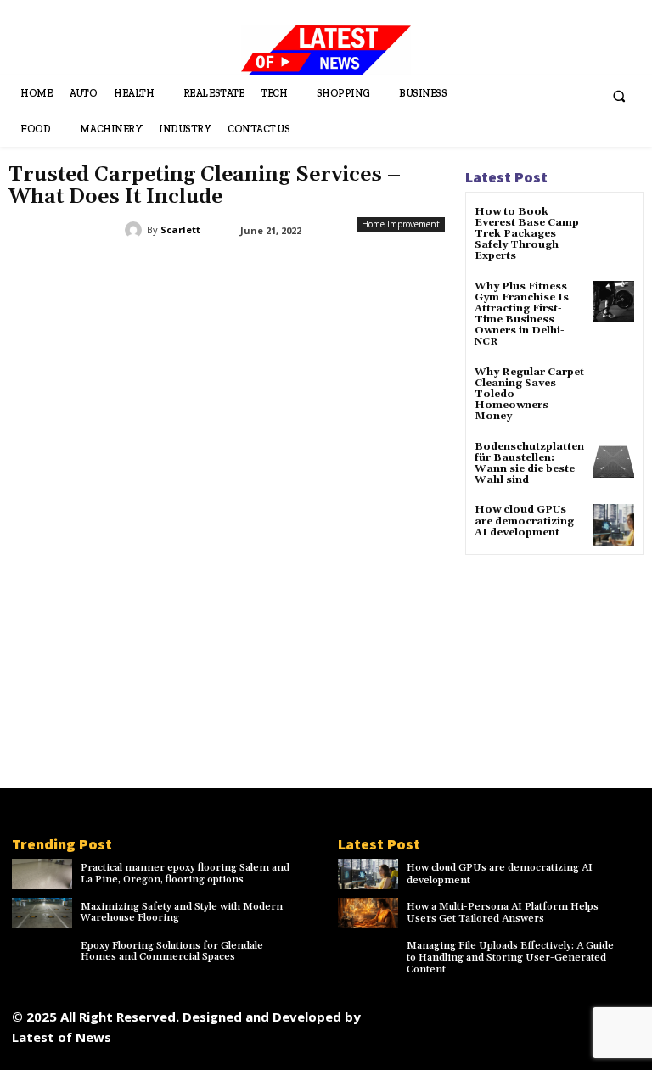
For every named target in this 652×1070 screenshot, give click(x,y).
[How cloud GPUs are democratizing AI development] (613, 525)
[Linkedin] (493, 1013)
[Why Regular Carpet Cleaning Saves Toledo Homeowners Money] (613, 387)
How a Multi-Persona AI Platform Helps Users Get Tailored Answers (503, 912)
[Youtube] (516, 1051)
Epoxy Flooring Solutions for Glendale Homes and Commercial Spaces (172, 951)
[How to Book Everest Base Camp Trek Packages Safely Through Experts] (613, 227)
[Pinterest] (531, 1013)
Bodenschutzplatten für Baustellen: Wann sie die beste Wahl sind (529, 463)
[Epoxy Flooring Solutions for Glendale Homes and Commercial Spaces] (42, 952)
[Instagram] (454, 1013)
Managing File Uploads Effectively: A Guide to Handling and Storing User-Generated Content (510, 958)
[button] (619, 97)
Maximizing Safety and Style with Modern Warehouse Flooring (182, 912)
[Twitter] (569, 1013)
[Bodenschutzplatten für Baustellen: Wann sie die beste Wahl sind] (613, 462)
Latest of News (61, 1036)
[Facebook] (416, 1013)
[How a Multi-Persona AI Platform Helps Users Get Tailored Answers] (368, 913)
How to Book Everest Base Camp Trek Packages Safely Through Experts (527, 234)
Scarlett (180, 229)
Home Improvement (401, 224)
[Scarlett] (136, 229)
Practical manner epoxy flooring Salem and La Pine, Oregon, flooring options (185, 873)
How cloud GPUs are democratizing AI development (524, 520)
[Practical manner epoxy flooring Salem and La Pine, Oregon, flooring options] (42, 874)
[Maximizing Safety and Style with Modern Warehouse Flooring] (42, 913)
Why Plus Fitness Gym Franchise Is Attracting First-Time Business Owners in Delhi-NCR (522, 314)
